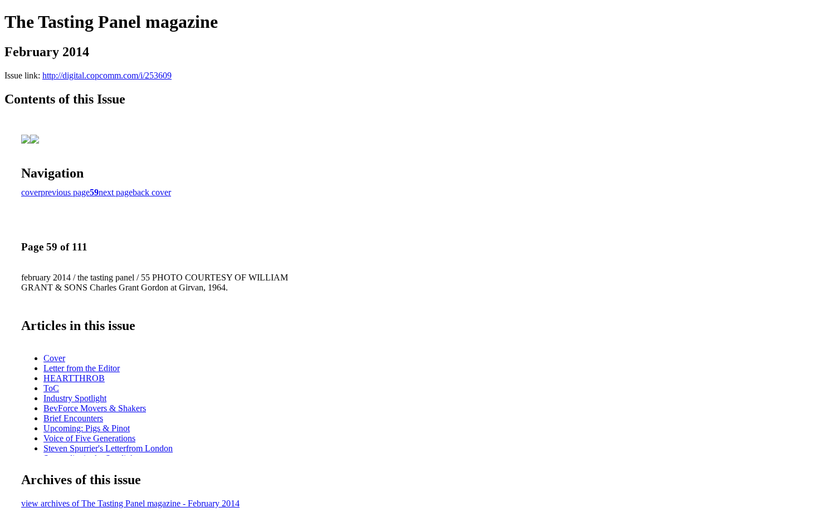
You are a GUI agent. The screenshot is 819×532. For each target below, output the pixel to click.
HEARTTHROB (74, 378)
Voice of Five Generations (89, 438)
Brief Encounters (73, 418)
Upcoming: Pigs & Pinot (86, 428)
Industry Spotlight (74, 398)
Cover (54, 358)
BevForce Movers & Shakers (94, 408)
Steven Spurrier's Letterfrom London (108, 448)
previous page (65, 192)
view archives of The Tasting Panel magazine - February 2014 (130, 503)
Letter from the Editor (81, 368)
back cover (152, 192)
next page (116, 192)
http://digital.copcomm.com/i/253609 (107, 75)
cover (31, 192)
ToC (51, 388)
